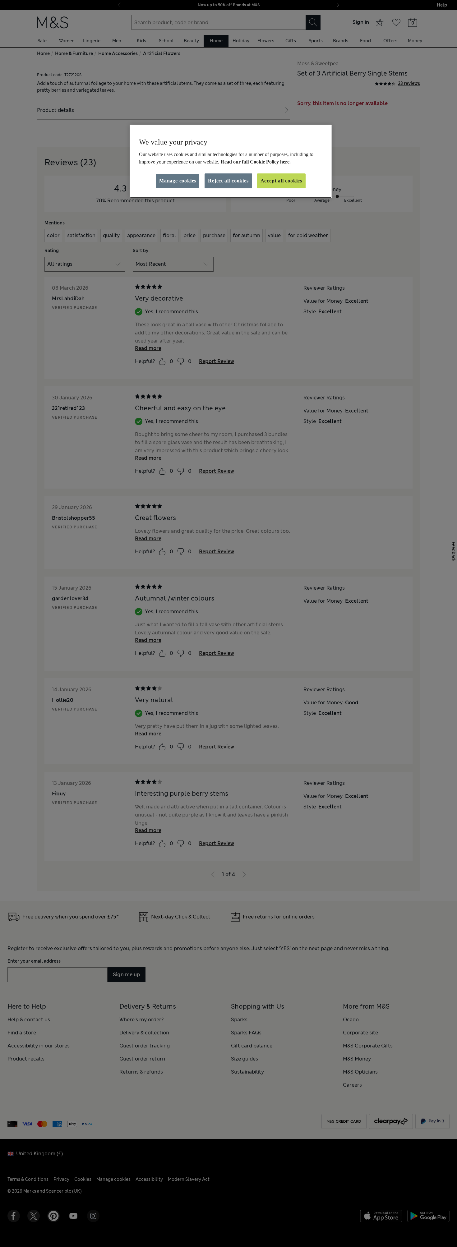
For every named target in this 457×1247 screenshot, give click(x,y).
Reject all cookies (228, 180)
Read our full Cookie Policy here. (256, 161)
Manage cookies (177, 180)
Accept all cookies (281, 180)
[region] (231, 161)
